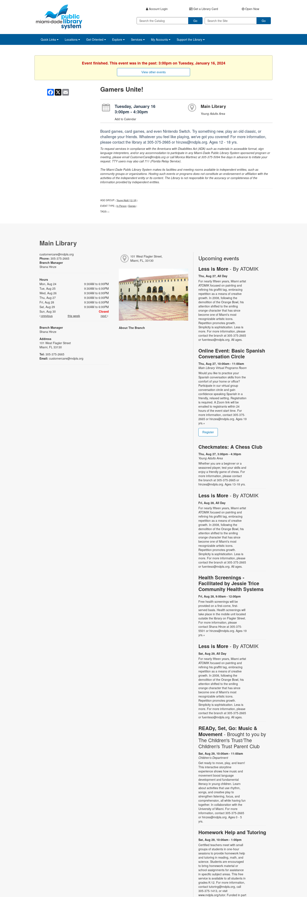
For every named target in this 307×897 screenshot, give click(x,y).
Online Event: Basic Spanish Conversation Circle (231, 353)
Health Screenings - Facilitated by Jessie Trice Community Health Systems (231, 583)
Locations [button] (71, 39)
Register (208, 432)
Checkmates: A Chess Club (230, 446)
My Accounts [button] (160, 39)
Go (195, 21)
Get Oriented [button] (95, 39)
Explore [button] (117, 39)
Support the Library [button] (190, 39)
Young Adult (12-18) (127, 200)
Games (132, 205)
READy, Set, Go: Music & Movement (232, 737)
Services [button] (137, 39)
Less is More (228, 268)
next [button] (104, 316)
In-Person (122, 205)
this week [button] (74, 316)
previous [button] (47, 316)
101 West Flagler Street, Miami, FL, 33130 (146, 258)
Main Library (213, 106)
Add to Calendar (125, 119)
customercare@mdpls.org (56, 254)
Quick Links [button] (49, 39)
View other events (153, 72)
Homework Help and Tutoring (232, 832)
